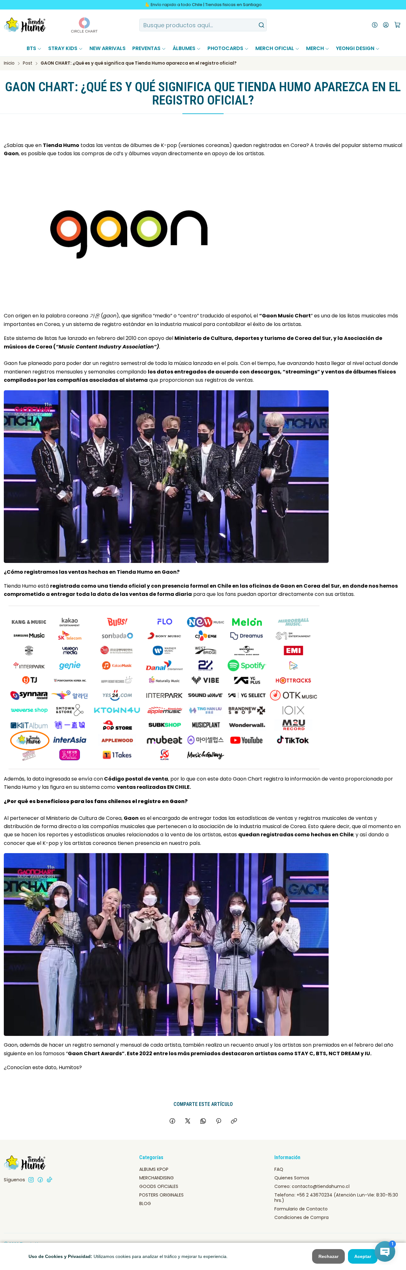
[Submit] (261, 25)
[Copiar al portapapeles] (234, 1121)
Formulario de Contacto (301, 1209)
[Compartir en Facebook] (172, 1121)
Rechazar (328, 1256)
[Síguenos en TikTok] (49, 1180)
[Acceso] (385, 25)
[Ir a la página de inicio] (25, 25)
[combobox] (203, 25)
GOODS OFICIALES (158, 1186)
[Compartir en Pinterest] (218, 1121)
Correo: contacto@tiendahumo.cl (312, 1186)
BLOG (145, 1203)
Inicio (9, 63)
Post (27, 63)
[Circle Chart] (72, 25)
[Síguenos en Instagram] (31, 1180)
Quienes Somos (291, 1178)
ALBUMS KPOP (153, 1169)
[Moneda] (374, 25)
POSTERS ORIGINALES (161, 1195)
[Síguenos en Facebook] (40, 1180)
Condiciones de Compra (301, 1217)
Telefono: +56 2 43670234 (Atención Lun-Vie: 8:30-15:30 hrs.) (336, 1198)
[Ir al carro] (397, 25)
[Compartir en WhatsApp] (203, 1121)
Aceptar (362, 1256)
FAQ (278, 1169)
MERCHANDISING (156, 1178)
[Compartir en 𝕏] (187, 1121)
